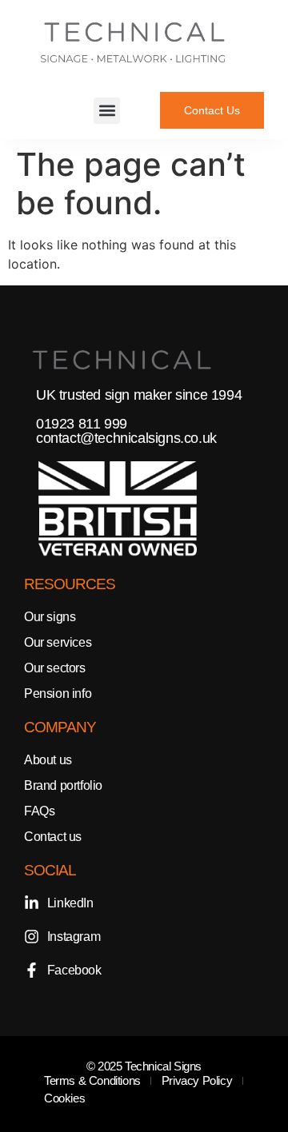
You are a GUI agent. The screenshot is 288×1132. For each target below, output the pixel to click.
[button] (107, 111)
